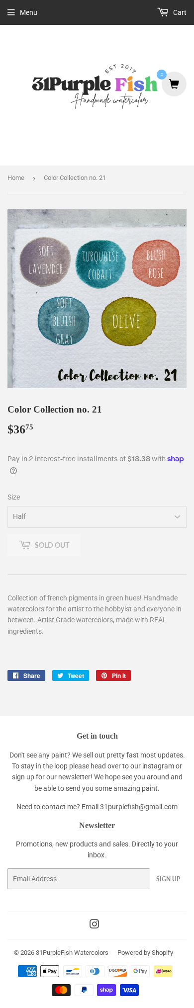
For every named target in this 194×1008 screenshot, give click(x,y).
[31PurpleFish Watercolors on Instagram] (94, 925)
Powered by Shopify (145, 952)
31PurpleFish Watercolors (72, 952)
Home (15, 177)
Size (13, 497)
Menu (28, 12)
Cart (179, 12)
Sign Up (168, 879)
